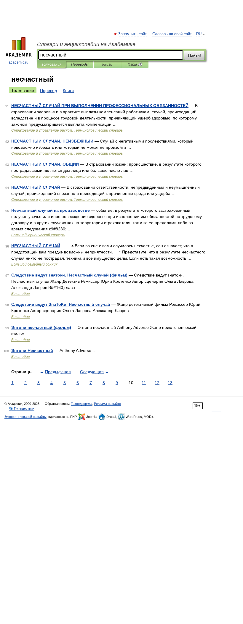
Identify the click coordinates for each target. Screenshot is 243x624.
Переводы (80, 64)
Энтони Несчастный (32, 350)
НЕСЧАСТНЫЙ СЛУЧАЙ (35, 187)
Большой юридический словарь (38, 235)
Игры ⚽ (135, 64)
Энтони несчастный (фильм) (41, 327)
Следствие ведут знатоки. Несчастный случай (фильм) (69, 275)
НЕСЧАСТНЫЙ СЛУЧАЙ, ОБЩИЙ (45, 164)
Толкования (51, 64)
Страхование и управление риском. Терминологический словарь (67, 130)
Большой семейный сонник (34, 264)
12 (157, 382)
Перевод (48, 90)
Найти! (194, 55)
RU (199, 34)
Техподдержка (81, 403)
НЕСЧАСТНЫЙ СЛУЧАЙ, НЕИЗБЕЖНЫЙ (52, 141)
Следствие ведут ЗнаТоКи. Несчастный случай (60, 304)
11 (144, 382)
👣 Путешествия (21, 408)
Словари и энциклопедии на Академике (86, 44)
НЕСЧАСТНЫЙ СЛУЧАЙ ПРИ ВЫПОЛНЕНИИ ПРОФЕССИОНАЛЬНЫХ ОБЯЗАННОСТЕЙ (99, 105)
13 (170, 382)
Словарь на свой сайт (172, 34)
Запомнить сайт (133, 34)
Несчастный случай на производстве (50, 210)
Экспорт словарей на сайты (25, 416)
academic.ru (18, 62)
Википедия (20, 294)
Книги (107, 64)
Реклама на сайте (107, 403)
